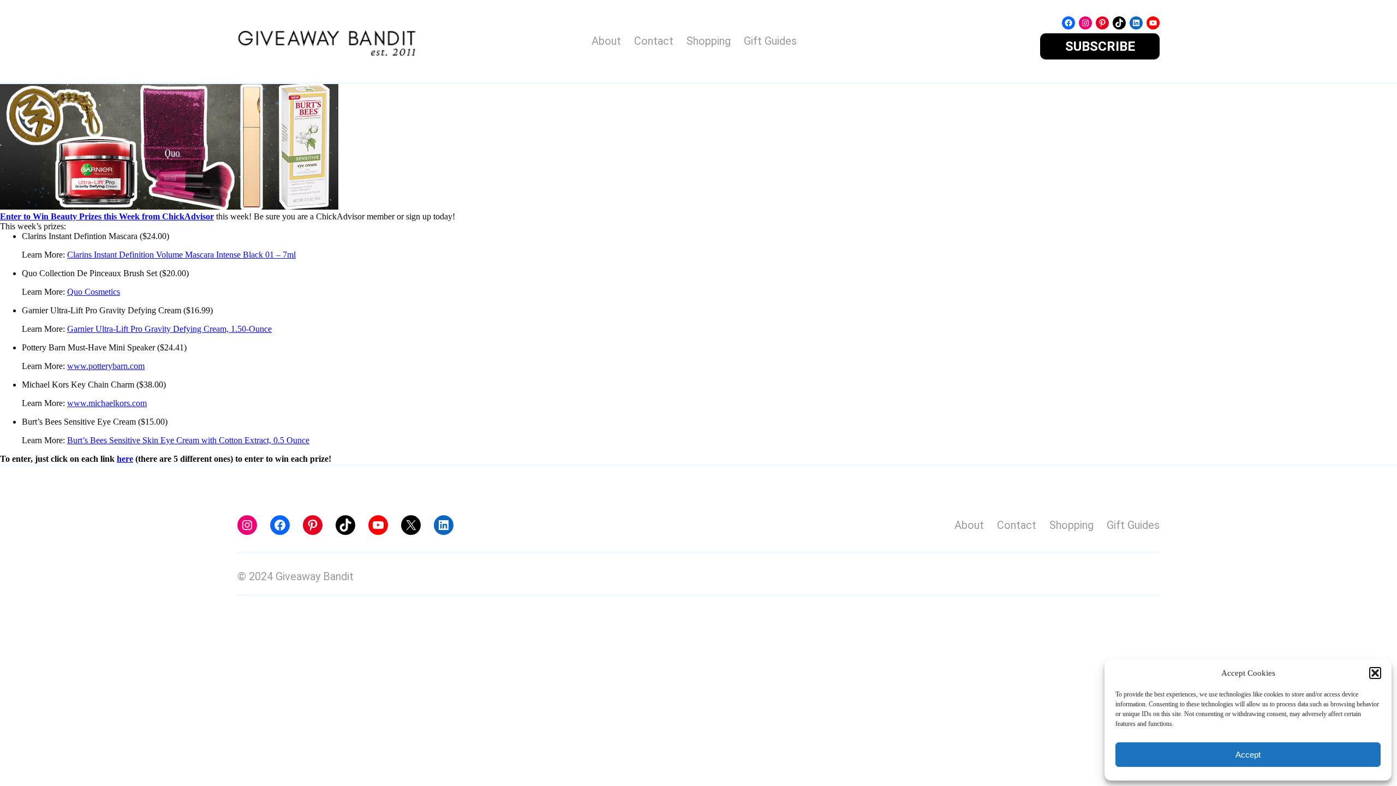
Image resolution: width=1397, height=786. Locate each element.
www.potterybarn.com (106, 366)
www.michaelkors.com (107, 403)
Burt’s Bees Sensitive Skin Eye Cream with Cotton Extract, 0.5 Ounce (188, 440)
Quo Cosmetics (93, 291)
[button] (1375, 673)
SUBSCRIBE (1100, 46)
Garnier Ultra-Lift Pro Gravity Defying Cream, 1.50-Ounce (169, 329)
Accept (1248, 754)
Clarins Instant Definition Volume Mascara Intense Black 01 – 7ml (181, 254)
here (125, 458)
